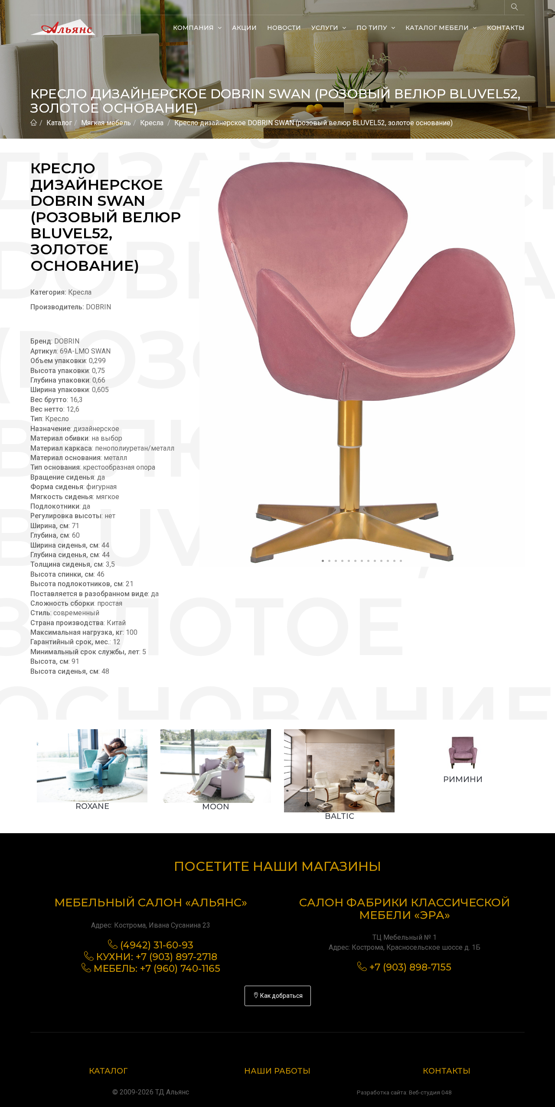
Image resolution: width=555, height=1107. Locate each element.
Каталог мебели (437, 28)
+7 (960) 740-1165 (180, 968)
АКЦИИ (244, 28)
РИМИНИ (463, 779)
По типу (372, 28)
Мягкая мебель (106, 123)
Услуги (325, 28)
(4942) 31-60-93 (156, 945)
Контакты (506, 28)
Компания (194, 28)
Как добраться (281, 995)
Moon (215, 807)
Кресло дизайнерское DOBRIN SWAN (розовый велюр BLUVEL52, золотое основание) (313, 123)
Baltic (339, 816)
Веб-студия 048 (430, 1092)
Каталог (59, 123)
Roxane (92, 806)
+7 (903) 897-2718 (176, 957)
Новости (284, 28)
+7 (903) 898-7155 (410, 967)
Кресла (151, 123)
